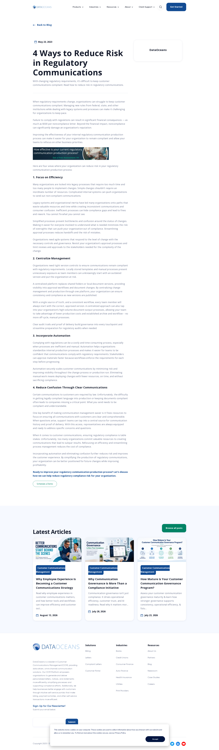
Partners (151, 657)
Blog (150, 664)
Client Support (145, 7)
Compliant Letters (93, 664)
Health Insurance (123, 677)
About (128, 7)
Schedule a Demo (45, 483)
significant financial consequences (103, 119)
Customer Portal (93, 671)
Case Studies (154, 677)
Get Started (176, 6)
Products (77, 7)
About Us (152, 651)
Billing (88, 651)
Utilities (119, 684)
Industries (93, 7)
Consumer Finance (124, 664)
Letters (88, 657)
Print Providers (122, 690)
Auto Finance (122, 671)
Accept (155, 739)
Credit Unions (122, 657)
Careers (151, 684)
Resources (111, 7)
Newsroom (152, 671)
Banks (119, 651)
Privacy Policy (120, 733)
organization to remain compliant (90, 138)
